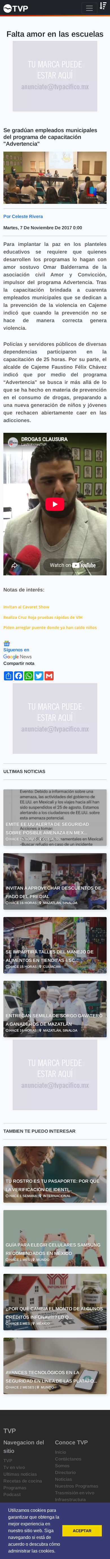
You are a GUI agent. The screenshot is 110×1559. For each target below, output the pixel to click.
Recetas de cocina (22, 1481)
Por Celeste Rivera (23, 216)
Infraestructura (70, 1499)
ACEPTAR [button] (82, 1531)
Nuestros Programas (76, 1486)
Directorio (65, 1472)
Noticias (63, 1479)
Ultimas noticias (20, 1474)
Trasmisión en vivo (74, 1492)
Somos (62, 1465)
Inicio (60, 1452)
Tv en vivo (14, 1467)
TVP (7, 1460)
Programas (15, 1487)
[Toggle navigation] (89, 8)
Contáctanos (68, 1459)
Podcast (12, 1494)
